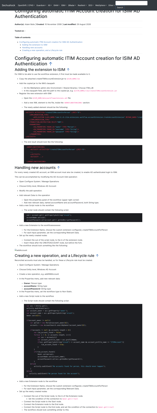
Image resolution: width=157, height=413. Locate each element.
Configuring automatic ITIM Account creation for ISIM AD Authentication (50, 42)
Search (120, 7)
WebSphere (100, 5)
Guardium (40, 5)
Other (110, 5)
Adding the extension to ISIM (34, 45)
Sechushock (8, 5)
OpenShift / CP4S (25, 5)
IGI (49, 5)
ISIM (63, 5)
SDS (90, 5)
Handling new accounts (32, 47)
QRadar (71, 5)
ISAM (56, 5)
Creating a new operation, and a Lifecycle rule (42, 50)
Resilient (81, 5)
